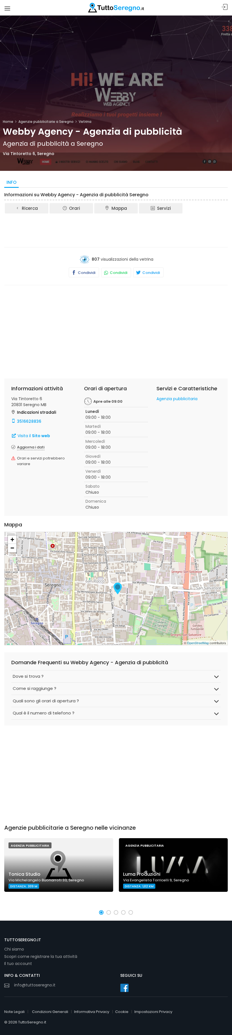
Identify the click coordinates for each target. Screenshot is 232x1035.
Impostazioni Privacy (153, 1011)
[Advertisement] (116, 230)
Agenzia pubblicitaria (176, 399)
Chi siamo (14, 949)
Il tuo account (18, 963)
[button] (101, 912)
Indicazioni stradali (36, 412)
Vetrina (85, 121)
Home (8, 121)
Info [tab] (11, 182)
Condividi (86, 272)
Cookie (121, 1011)
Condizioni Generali (50, 1011)
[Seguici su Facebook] (124, 988)
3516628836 (29, 421)
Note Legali (14, 1011)
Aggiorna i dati (30, 447)
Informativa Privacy (91, 1011)
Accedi (225, 7)
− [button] (12, 548)
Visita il (33, 436)
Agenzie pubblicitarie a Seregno (46, 121)
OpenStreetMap (198, 642)
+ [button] (12, 539)
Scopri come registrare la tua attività (40, 956)
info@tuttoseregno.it (34, 985)
